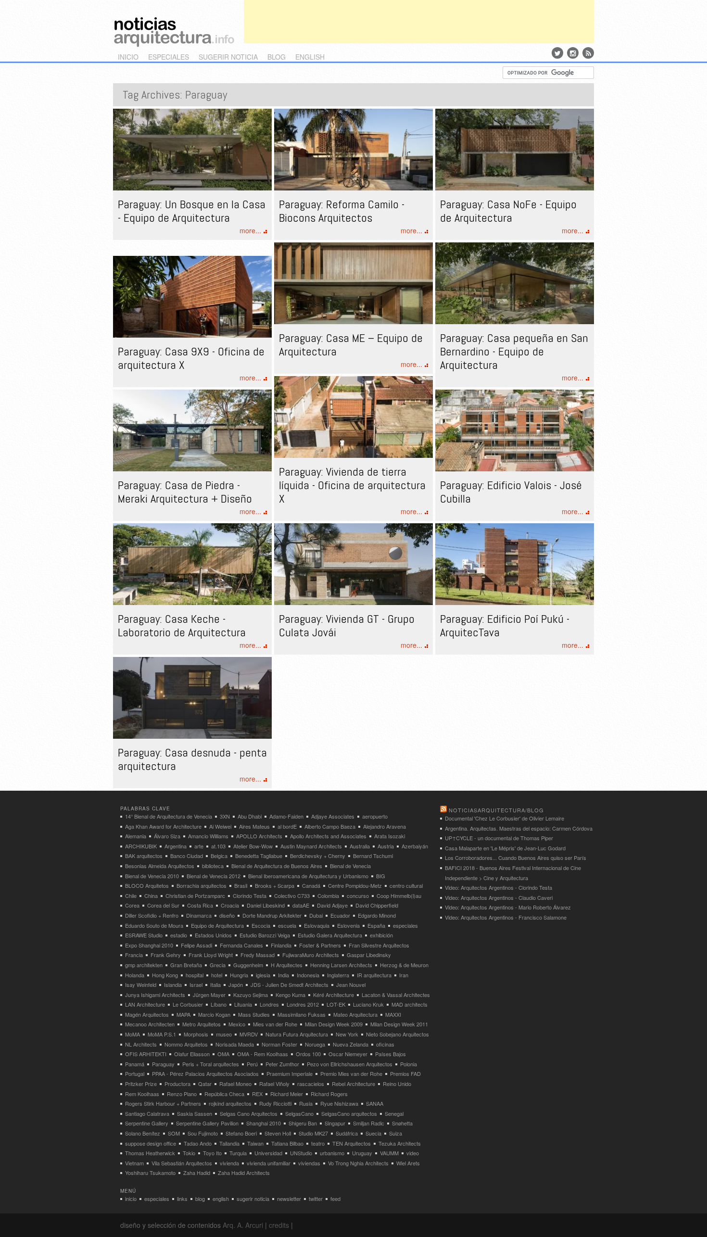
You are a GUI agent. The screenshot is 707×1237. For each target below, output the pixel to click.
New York (347, 1034)
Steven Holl (278, 1133)
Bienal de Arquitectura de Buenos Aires (276, 866)
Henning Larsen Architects (341, 965)
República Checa (224, 1094)
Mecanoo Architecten (150, 1024)
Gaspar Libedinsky (369, 955)
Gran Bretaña (186, 965)
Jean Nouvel (351, 984)
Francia (134, 955)
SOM (174, 1133)
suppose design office (150, 1143)
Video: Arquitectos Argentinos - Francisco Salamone (506, 917)
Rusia (306, 1103)
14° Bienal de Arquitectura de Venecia (168, 816)
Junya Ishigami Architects (155, 994)
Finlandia (281, 945)
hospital (194, 975)
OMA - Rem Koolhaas (262, 1054)
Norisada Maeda (234, 1044)
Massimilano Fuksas (302, 1014)
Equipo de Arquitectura (217, 925)
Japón (235, 984)
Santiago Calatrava (147, 1113)
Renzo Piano (182, 1094)
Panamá (134, 1064)
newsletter (289, 1198)
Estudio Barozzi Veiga (265, 935)
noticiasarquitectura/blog (496, 810)
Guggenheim (248, 965)
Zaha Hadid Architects (244, 1172)
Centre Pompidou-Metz (355, 885)
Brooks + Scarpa (274, 885)
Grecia (218, 965)
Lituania (243, 1004)
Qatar (205, 1083)
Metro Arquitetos (201, 1024)
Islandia (173, 984)
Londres (269, 1004)
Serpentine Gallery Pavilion (207, 1123)
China (151, 895)
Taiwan (255, 1143)
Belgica (219, 855)
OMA (223, 1054)
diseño (227, 915)
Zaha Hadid (196, 1172)
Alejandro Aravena (384, 826)
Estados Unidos (213, 935)
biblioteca (213, 866)
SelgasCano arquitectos (349, 1113)
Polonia (408, 1064)
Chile (131, 895)
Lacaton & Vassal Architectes (396, 994)
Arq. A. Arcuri (243, 1225)
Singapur (335, 1123)
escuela (287, 925)
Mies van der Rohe (275, 1024)
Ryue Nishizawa (339, 1103)
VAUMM (389, 1153)
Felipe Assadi (196, 945)
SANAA (374, 1103)
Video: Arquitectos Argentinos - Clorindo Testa (498, 887)
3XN (225, 816)
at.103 (218, 846)
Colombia (328, 895)
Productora (177, 1083)
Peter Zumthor (282, 1064)
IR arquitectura (374, 975)
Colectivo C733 (292, 895)
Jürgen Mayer (209, 994)
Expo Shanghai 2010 (149, 945)
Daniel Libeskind (266, 905)
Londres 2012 (303, 1004)
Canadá (311, 885)
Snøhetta (402, 1123)
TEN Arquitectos (351, 1143)
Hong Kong (165, 975)
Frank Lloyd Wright (211, 955)
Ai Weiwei (220, 826)
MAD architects (409, 1004)
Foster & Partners (320, 945)
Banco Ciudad (186, 855)
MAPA (183, 1014)
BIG (380, 876)
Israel (195, 984)
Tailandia (229, 1143)
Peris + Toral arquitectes (210, 1064)
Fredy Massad (257, 955)
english (310, 57)
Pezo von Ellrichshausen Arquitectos (349, 1064)
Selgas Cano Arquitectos (249, 1113)
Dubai (316, 915)
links (182, 1198)
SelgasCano (299, 1113)
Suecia (373, 1133)
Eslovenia (348, 925)
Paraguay (163, 1064)
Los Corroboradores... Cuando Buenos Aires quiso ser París (515, 857)
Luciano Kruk (368, 1004)
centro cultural (406, 885)
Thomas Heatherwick (150, 1153)
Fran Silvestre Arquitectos (379, 945)
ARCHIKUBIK (141, 846)
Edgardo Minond (377, 915)
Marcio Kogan (214, 1014)
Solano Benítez (142, 1133)
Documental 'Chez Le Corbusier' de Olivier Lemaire (504, 818)
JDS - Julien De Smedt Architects (289, 984)
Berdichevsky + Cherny (317, 855)
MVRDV (249, 1034)
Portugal (134, 1073)
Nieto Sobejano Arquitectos (397, 1034)
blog (276, 57)
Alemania (135, 836)
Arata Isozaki (389, 836)
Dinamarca (199, 915)
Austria (386, 846)
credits (279, 1225)
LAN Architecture (145, 1004)
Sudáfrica (347, 1133)
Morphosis (196, 1034)
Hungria (239, 975)
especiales (168, 57)
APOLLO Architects (259, 836)
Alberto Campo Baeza (329, 826)
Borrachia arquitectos (202, 885)
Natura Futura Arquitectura (296, 1034)
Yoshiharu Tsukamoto (150, 1172)
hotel (216, 975)
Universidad (268, 1153)
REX (257, 1094)
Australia (360, 846)
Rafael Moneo (235, 1083)
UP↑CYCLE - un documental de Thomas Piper (499, 838)
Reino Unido (397, 1083)
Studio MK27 (313, 1133)
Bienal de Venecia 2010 (152, 876)
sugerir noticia (228, 57)
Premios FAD (405, 1073)
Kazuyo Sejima (250, 994)
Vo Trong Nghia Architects (358, 1163)
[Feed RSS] (588, 53)
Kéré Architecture (333, 994)
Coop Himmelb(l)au (399, 895)
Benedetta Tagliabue (258, 855)
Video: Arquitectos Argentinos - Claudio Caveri (499, 897)
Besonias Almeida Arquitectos (159, 866)
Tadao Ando (198, 1143)
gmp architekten (144, 965)
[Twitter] (557, 53)
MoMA (132, 1034)
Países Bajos (390, 1054)
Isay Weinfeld (140, 984)
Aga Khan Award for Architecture (163, 826)
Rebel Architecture (353, 1083)
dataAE (300, 905)
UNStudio (301, 1153)
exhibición (381, 935)
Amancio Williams (208, 836)
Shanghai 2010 (263, 1123)
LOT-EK (336, 1004)
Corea (132, 905)
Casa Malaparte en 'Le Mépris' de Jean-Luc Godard (505, 848)
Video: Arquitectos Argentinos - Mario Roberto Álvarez (508, 907)
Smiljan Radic (368, 1123)
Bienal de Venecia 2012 (213, 876)
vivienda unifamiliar (268, 1163)
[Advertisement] (419, 21)
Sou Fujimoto (203, 1133)
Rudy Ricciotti (275, 1103)
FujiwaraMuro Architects (310, 955)
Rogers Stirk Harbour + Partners (163, 1103)
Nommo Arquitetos (186, 1044)
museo (224, 1034)
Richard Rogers (329, 1094)
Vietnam (134, 1163)
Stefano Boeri (241, 1133)
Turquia (238, 1153)
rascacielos (310, 1083)
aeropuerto (375, 816)
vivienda (229, 1163)
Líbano (219, 1004)
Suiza (395, 1133)
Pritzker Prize (141, 1083)
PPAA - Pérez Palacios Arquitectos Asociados (205, 1073)
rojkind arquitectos (230, 1103)
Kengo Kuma (290, 994)
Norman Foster (279, 1044)
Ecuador (340, 915)
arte (198, 846)
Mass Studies (254, 1014)
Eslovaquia (316, 925)
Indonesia (308, 975)
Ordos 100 (308, 1054)
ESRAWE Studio (144, 935)
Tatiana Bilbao (287, 1143)
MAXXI (393, 1014)
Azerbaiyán (415, 846)
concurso (358, 895)
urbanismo (332, 1153)
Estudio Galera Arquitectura (330, 935)
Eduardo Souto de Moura (154, 925)
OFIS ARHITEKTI (145, 1054)
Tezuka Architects (400, 1143)
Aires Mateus (254, 826)
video (412, 1153)
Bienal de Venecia (350, 866)
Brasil (240, 885)
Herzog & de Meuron (404, 965)
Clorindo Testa (249, 895)
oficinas (385, 1044)
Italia (215, 984)
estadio (178, 935)
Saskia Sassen (194, 1113)
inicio (128, 57)
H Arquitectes (287, 965)
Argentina (175, 846)
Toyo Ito (212, 1153)
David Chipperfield (376, 905)
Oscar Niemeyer (347, 1054)
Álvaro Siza (167, 836)
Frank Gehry (166, 955)
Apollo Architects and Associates (328, 836)
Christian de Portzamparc (195, 895)
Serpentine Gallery (146, 1123)
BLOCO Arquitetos (147, 885)
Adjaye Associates (332, 816)
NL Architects (141, 1044)
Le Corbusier (188, 1004)
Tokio (189, 1153)
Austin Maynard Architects (311, 846)
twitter (316, 1198)
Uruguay (362, 1153)
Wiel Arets (408, 1163)
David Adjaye (332, 905)
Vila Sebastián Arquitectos (182, 1163)
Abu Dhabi (250, 816)
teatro (318, 1143)
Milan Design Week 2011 (399, 1024)
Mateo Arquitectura (355, 1014)
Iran (403, 975)
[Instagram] (573, 53)
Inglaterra (338, 975)
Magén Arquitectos (147, 1014)
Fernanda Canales (241, 945)
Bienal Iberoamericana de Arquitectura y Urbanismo (308, 876)
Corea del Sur (163, 905)
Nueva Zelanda (350, 1044)
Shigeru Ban (303, 1123)
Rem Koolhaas (142, 1094)
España (376, 925)
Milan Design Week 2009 (334, 1024)
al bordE (287, 826)
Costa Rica (200, 905)
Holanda (134, 975)
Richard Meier (286, 1094)
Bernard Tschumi (373, 855)
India (283, 975)
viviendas (309, 1163)
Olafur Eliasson (192, 1054)
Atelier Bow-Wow (253, 846)
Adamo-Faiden (286, 816)
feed (335, 1198)
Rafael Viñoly (274, 1083)
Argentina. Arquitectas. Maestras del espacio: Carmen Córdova (519, 828)
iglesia (263, 975)
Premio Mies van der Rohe (351, 1073)
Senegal (394, 1113)
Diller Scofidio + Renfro (151, 915)
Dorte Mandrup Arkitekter (272, 915)
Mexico (236, 1024)
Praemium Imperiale (289, 1073)
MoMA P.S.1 (162, 1034)
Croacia (230, 905)
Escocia (261, 925)
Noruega (315, 1044)
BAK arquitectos (144, 855)
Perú (252, 1064)
